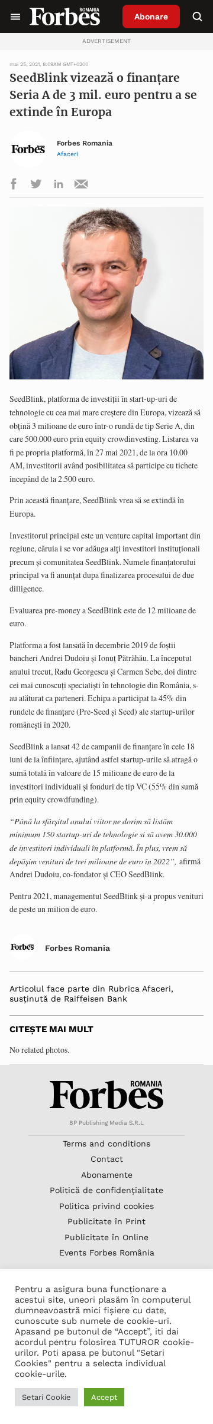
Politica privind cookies (106, 1206)
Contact (107, 1159)
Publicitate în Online (106, 1237)
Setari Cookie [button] (46, 1397)
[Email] (81, 186)
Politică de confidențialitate (106, 1190)
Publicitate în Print (106, 1221)
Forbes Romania (84, 143)
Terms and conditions (106, 1143)
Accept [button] (104, 1397)
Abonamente (107, 1174)
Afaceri (67, 154)
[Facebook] (13, 186)
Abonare (151, 16)
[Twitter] (36, 186)
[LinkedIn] (58, 186)
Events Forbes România (106, 1252)
